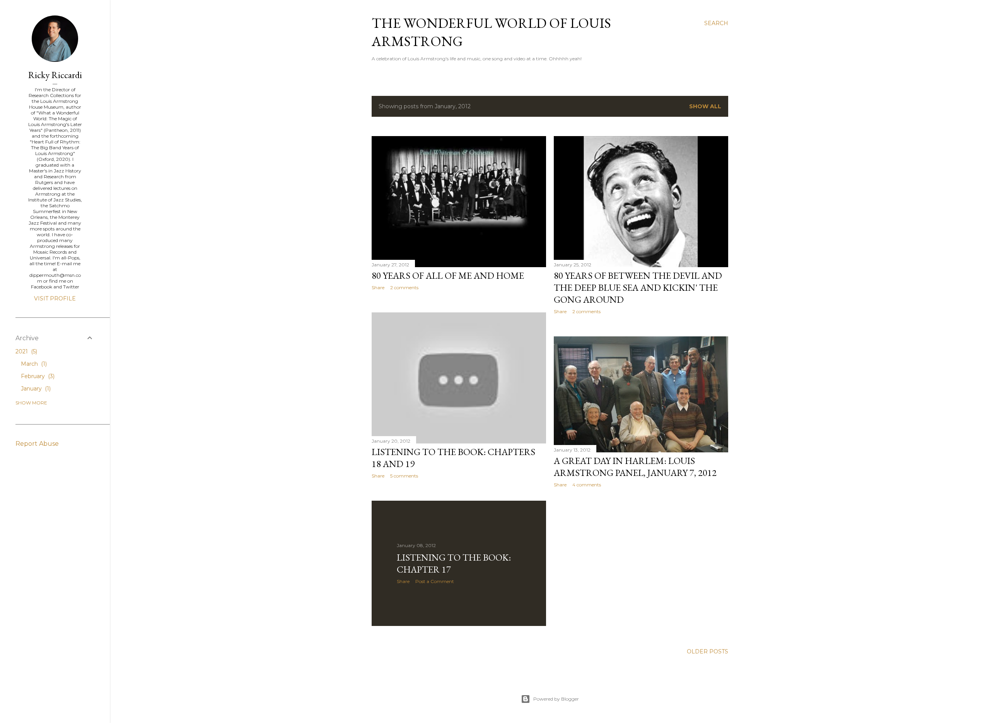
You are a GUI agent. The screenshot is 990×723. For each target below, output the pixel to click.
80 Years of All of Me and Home (448, 275)
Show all (705, 106)
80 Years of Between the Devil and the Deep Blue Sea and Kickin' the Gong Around (638, 287)
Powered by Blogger (556, 699)
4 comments (586, 485)
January (35, 388)
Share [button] (378, 287)
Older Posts (707, 651)
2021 (25, 351)
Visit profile (55, 298)
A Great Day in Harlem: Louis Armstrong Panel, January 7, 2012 (635, 467)
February (37, 376)
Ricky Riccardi (55, 75)
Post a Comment (434, 581)
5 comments (404, 476)
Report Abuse (37, 443)
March (33, 363)
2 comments (404, 287)
